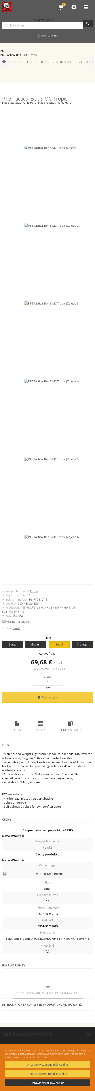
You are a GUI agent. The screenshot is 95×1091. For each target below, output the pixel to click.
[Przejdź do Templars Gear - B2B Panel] (4, 62)
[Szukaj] (88, 23)
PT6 (41, 62)
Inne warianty (71, 730)
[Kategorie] (86, 7)
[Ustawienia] (73, 7)
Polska (34, 591)
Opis (17, 730)
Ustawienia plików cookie (48, 1083)
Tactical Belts (23, 62)
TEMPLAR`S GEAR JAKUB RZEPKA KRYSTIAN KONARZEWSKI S (48, 939)
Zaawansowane (47, 35)
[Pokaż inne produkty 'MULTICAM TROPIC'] (47, 621)
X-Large (82, 644)
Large (13, 644)
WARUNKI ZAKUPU (28, 1034)
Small (16, 628)
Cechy (40, 730)
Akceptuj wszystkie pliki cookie (47, 1065)
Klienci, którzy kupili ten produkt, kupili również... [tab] (47, 993)
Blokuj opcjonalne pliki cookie (47, 1074)
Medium (35, 644)
